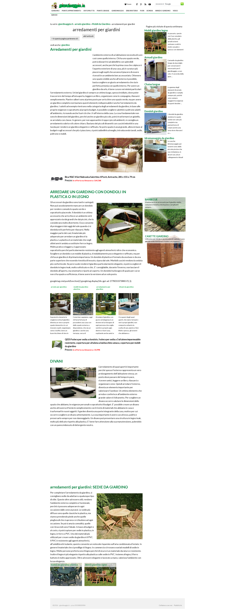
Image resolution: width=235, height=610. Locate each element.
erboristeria (132, 11)
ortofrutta (88, 11)
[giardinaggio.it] (68, 5)
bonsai (150, 11)
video (175, 11)
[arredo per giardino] (61, 304)
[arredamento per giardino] (107, 304)
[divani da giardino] (129, 304)
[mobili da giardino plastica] (84, 304)
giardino (55, 11)
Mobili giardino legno (96, 564)
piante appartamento (71, 11)
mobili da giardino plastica (64, 564)
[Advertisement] (78, 21)
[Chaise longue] (156, 97)
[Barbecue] (165, 214)
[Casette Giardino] (165, 251)
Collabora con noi (165, 605)
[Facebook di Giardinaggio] (137, 4)
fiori (142, 11)
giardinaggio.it (65, 24)
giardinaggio (118, 11)
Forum (128, 4)
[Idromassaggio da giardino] (156, 151)
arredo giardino (162, 11)
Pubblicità (178, 605)
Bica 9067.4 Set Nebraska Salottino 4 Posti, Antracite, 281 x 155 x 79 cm (100, 177)
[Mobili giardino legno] (100, 574)
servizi (54, 15)
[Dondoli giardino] (156, 124)
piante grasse (103, 11)
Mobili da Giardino (101, 24)
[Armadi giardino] (156, 70)
